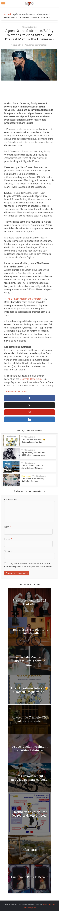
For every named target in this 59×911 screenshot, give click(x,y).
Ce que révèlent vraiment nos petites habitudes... (29, 748)
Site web (8, 551)
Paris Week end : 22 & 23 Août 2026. (29, 602)
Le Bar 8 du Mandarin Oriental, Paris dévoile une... (29, 660)
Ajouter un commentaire (36, 45)
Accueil (7, 14)
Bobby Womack (13, 391)
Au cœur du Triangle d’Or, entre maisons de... (29, 719)
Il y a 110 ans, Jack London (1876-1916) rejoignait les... (33, 453)
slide (25, 391)
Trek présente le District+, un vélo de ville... (29, 631)
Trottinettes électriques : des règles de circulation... (29, 813)
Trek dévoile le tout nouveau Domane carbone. (29, 777)
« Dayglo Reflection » (31, 379)
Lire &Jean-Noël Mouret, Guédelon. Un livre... (32, 479)
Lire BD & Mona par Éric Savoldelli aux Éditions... (32, 466)
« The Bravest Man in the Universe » (23, 298)
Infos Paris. (29, 849)
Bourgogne (26, 476)
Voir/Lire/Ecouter (29, 27)
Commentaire (10, 499)
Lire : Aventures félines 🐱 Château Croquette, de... (33, 440)
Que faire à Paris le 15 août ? (29, 879)
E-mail (8, 539)
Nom (7, 526)
